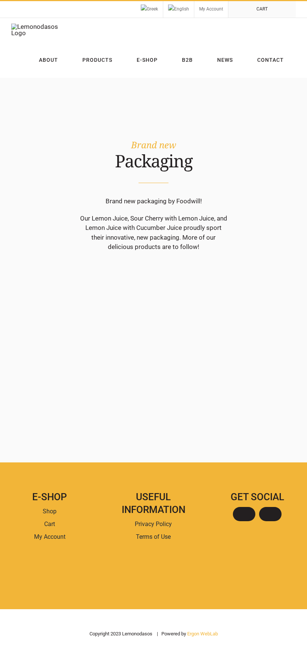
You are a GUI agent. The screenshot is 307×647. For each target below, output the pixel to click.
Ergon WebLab (202, 634)
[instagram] (270, 514)
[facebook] (244, 514)
